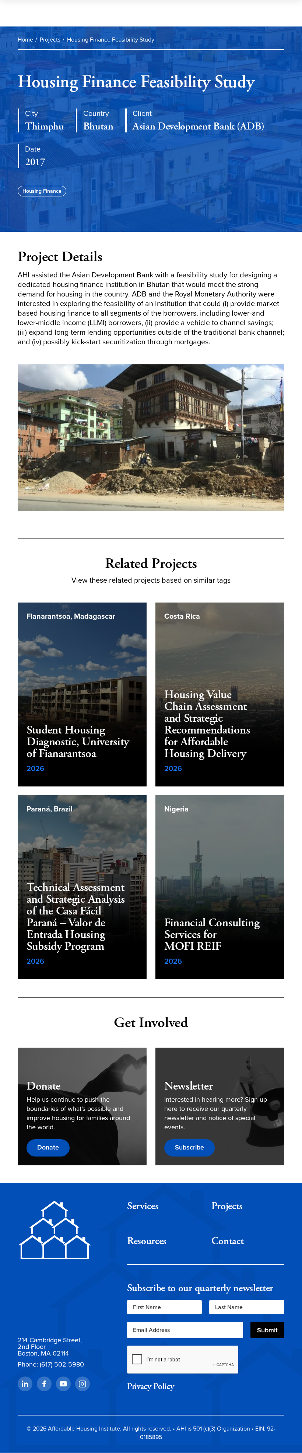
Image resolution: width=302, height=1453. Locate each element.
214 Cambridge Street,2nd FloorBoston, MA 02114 (50, 1347)
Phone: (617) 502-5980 (51, 1364)
